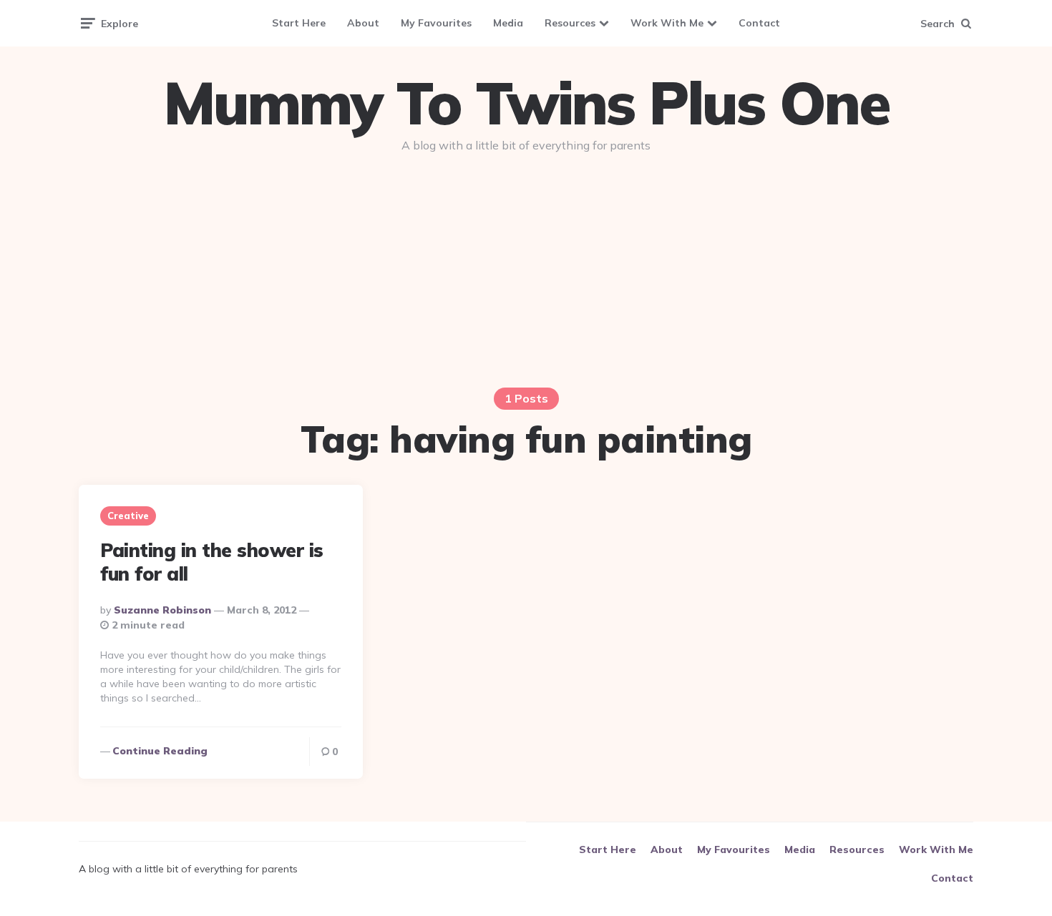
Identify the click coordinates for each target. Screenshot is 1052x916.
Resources (570, 22)
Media (508, 22)
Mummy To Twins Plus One (526, 103)
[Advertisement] (526, 273)
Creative (128, 515)
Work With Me (666, 22)
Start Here (299, 22)
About (363, 22)
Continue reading (160, 751)
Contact (759, 22)
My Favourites (436, 22)
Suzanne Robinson (162, 610)
